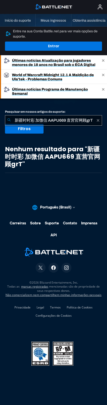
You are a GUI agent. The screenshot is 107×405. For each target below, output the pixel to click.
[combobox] (53, 120)
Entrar (53, 46)
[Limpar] (98, 120)
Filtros (24, 129)
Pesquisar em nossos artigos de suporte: (35, 111)
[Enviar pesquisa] (9, 120)
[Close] (103, 62)
